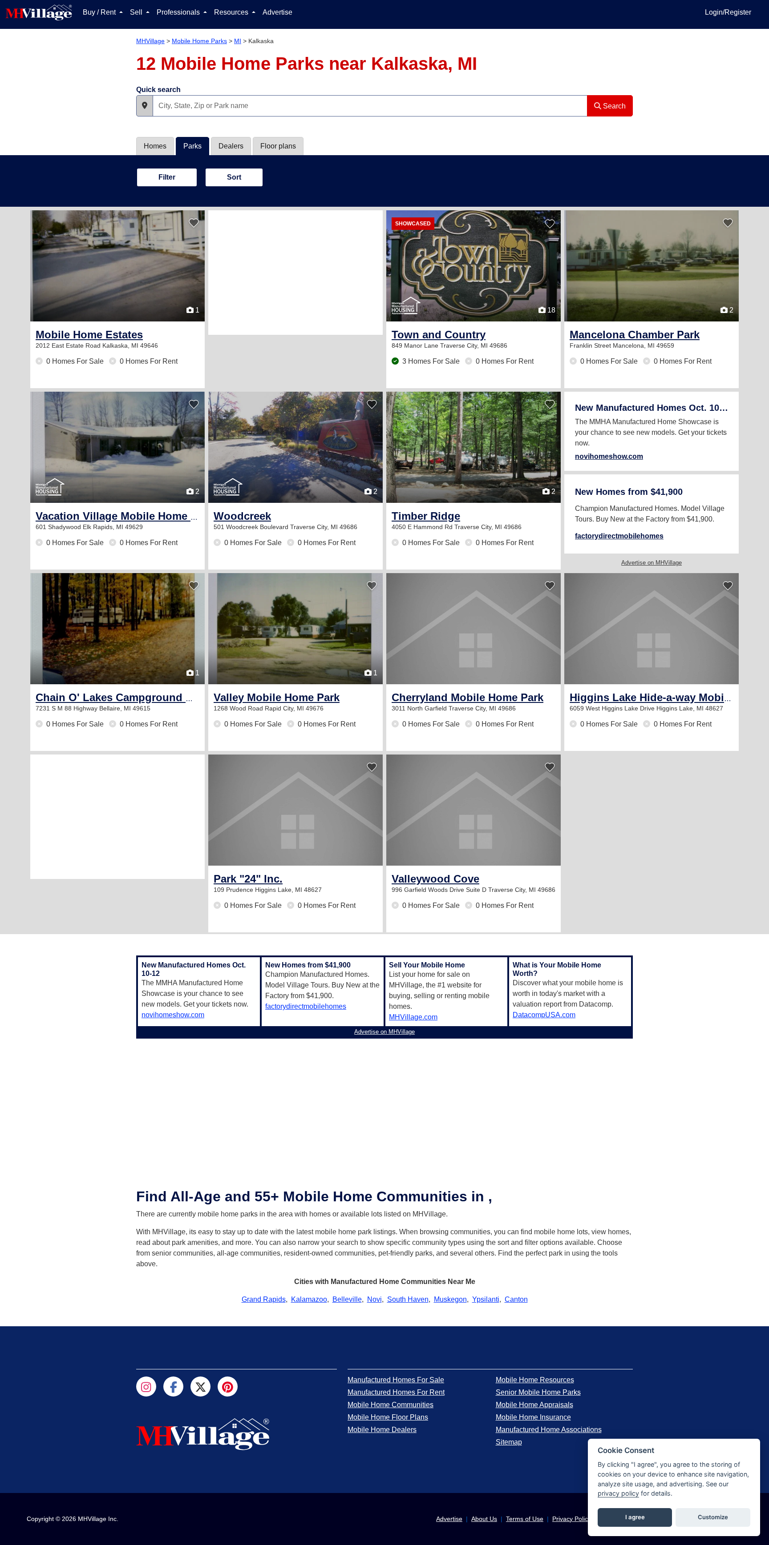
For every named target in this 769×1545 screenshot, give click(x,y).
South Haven (408, 1299)
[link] (89, 335)
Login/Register (728, 12)
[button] (144, 105)
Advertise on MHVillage (651, 562)
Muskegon (450, 1299)
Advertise (277, 12)
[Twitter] (200, 1386)
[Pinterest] (228, 1386)
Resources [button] (232, 12)
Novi (374, 1299)
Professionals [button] (179, 12)
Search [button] (613, 106)
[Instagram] (146, 1386)
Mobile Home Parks (199, 40)
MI (237, 40)
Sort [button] (234, 177)
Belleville (347, 1299)
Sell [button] (137, 12)
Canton (516, 1299)
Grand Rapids (264, 1299)
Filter (166, 177)
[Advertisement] (295, 272)
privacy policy (618, 1493)
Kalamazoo (309, 1299)
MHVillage (150, 40)
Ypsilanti (485, 1299)
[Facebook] (173, 1386)
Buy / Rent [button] (100, 12)
